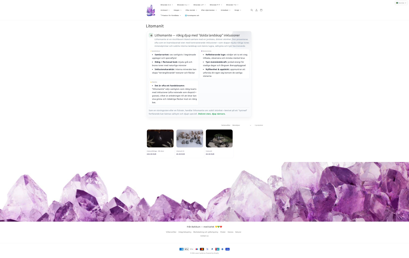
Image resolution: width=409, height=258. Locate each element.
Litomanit (209, 151)
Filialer (223, 232)
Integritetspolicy (185, 232)
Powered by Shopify (212, 253)
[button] (251, 10)
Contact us (204, 236)
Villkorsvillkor (171, 232)
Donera (230, 232)
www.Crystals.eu (200, 253)
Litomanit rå (180, 151)
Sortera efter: (225, 125)
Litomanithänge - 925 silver (155, 151)
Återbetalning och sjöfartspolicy (205, 232)
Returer (238, 232)
